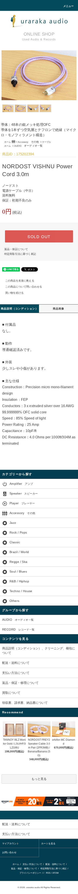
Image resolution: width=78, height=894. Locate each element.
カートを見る (48, 843)
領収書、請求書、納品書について (25, 702)
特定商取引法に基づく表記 (20, 253)
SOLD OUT (39, 236)
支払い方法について (15, 673)
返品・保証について (16, 249)
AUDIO (28, 146)
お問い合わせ (9, 852)
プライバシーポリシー (30, 873)
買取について (11, 692)
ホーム (7, 142)
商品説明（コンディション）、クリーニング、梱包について (38, 651)
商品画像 (58, 308)
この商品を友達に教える (19, 280)
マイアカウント (10, 843)
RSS (48, 873)
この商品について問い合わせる (23, 286)
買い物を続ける (14, 292)
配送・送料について (15, 663)
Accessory (28, 142)
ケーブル (46, 142)
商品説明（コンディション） (19, 308)
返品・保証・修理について (20, 682)
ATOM (55, 873)
